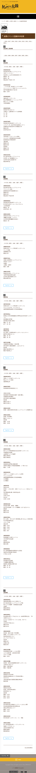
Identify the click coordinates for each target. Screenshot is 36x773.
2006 (19, 55)
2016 (13, 41)
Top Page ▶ (5, 755)
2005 (23, 55)
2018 (6, 41)
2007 (16, 55)
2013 (23, 41)
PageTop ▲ (8, 168)
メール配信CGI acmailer (18, 768)
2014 (20, 41)
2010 (6, 55)
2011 (30, 41)
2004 (26, 55)
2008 (12, 55)
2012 (27, 41)
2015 (16, 41)
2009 (9, 55)
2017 (9, 41)
